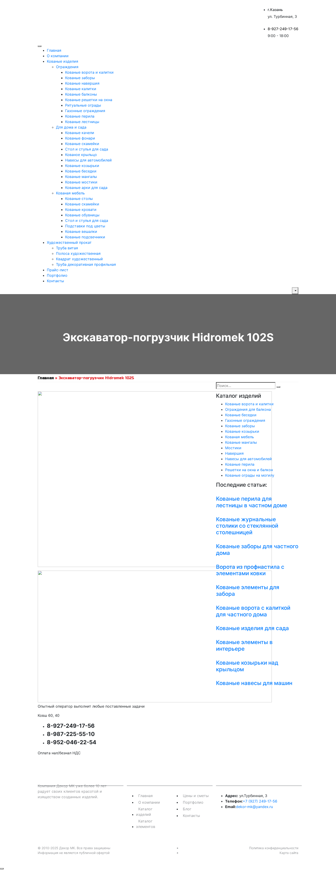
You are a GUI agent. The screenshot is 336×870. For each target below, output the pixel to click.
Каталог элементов (145, 824)
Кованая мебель (70, 193)
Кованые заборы (80, 77)
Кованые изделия (62, 61)
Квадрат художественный (79, 259)
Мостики (233, 448)
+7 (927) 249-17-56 (260, 801)
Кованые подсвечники (85, 237)
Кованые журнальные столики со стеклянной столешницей (247, 526)
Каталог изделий (144, 812)
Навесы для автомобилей (88, 160)
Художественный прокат (69, 242)
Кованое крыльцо (81, 154)
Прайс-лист (57, 270)
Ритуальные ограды (83, 105)
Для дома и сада (71, 127)
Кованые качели (79, 132)
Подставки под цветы (85, 226)
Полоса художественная (78, 253)
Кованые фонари (80, 138)
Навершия (234, 453)
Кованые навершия (82, 83)
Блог (187, 809)
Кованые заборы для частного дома (257, 549)
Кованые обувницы (82, 215)
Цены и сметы (196, 795)
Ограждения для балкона (248, 409)
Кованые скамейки (82, 143)
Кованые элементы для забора (247, 590)
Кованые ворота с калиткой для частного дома (253, 611)
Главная (54, 50)
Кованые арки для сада (86, 187)
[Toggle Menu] (39, 46)
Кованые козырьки (82, 165)
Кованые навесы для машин (254, 683)
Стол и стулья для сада (86, 149)
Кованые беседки (80, 171)
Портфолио (57, 275)
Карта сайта (289, 853)
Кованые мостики (81, 182)
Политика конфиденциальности (273, 848)
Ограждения (67, 66)
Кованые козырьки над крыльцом (247, 666)
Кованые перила (79, 116)
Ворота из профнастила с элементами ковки (250, 570)
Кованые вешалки (81, 231)
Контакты (55, 281)
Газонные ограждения (85, 110)
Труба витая (67, 248)
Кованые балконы (81, 94)
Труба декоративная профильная (86, 264)
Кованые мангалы (81, 176)
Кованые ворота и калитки (89, 72)
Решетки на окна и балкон (249, 469)
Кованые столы (79, 198)
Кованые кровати (80, 209)
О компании (58, 56)
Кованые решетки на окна (88, 99)
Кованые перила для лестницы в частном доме (251, 502)
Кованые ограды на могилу (249, 475)
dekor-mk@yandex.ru (254, 806)
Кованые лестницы (82, 121)
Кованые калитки (80, 88)
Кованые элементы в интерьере (244, 645)
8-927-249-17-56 (283, 29)
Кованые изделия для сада (252, 628)
